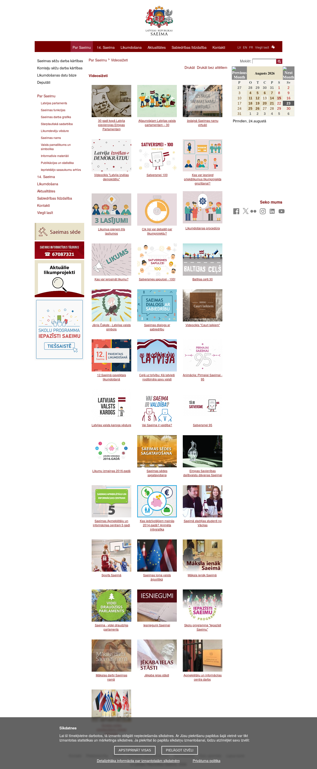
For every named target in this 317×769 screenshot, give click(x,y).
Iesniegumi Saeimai (156, 625)
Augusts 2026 (265, 73)
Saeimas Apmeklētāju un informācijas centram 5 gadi (111, 523)
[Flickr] (254, 212)
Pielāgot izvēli (179, 750)
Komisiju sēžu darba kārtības (59, 67)
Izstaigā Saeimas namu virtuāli (202, 122)
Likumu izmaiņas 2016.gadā (111, 471)
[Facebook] (237, 212)
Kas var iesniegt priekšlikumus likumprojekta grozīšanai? (202, 179)
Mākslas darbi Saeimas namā (111, 677)
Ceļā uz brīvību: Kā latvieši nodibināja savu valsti (157, 377)
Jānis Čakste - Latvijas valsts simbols (111, 327)
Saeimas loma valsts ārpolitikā (157, 577)
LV (239, 47)
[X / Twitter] (246, 212)
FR (251, 47)
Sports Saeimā (111, 575)
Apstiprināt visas (135, 750)
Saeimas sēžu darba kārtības (60, 60)
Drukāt (190, 67)
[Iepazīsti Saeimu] (59, 329)
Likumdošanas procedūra (202, 228)
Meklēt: (246, 60)
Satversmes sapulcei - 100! (157, 279)
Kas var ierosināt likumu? (112, 279)
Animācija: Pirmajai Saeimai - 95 (202, 377)
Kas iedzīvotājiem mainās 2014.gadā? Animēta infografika (157, 525)
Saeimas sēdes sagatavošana (157, 473)
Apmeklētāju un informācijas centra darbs (203, 677)
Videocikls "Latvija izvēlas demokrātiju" (111, 177)
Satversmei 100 (157, 175)
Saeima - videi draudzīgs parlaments (111, 627)
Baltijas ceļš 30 (202, 279)
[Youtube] (282, 212)
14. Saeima (106, 47)
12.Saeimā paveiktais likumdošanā (111, 377)
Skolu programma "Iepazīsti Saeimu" (202, 627)
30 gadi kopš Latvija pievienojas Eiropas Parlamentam (111, 124)
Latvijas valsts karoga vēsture (111, 425)
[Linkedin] (273, 212)
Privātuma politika (206, 760)
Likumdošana (131, 47)
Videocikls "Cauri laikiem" (202, 325)
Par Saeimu (82, 47)
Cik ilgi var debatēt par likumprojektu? (157, 231)
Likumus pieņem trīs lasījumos (111, 231)
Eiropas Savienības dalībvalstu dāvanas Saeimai (202, 473)
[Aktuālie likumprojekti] (59, 278)
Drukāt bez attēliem (212, 67)
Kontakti (218, 47)
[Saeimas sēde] (59, 231)
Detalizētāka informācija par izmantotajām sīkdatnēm (138, 760)
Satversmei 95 (202, 425)
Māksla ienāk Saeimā (202, 575)
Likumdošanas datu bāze (57, 75)
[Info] (59, 250)
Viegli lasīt (262, 47)
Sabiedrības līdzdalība (189, 47)
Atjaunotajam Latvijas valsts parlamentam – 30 (157, 122)
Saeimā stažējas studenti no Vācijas (203, 523)
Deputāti (43, 82)
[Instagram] (263, 212)
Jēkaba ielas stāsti (156, 675)
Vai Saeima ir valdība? (157, 425)
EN (245, 47)
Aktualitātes (157, 47)
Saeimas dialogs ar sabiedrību (157, 327)
